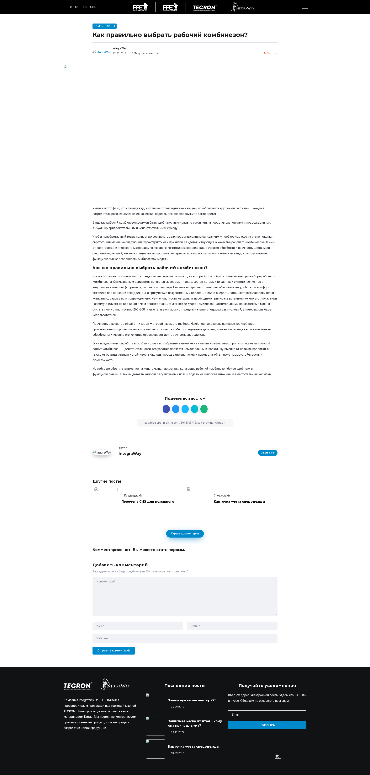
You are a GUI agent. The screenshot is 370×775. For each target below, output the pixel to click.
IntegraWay (120, 48)
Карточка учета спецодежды (239, 501)
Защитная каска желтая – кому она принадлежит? (195, 723)
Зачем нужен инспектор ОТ (192, 700)
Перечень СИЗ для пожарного (147, 501)
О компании (268, 452)
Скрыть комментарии (185, 533)
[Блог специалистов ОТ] (140, 6)
